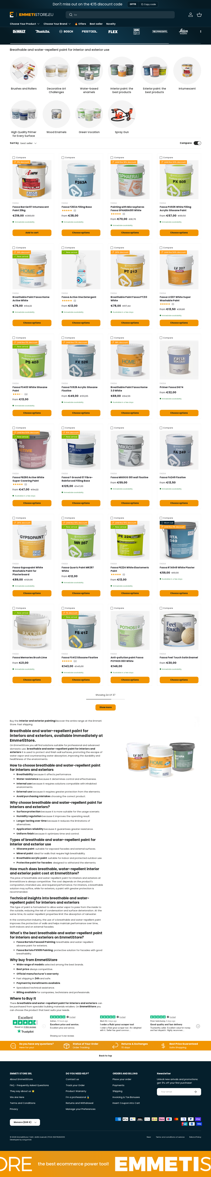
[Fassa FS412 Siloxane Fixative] (81, 630)
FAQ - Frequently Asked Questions (29, 1085)
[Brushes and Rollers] (24, 70)
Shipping (117, 1091)
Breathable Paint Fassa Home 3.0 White (129, 389)
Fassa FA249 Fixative (173, 477)
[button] (199, 14)
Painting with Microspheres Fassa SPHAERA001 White (127, 208)
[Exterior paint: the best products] (154, 70)
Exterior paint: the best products (154, 90)
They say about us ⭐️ (22, 1091)
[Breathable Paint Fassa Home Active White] (32, 269)
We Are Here (17, 1097)
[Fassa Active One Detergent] (81, 269)
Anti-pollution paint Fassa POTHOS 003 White (127, 659)
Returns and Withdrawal (79, 1103)
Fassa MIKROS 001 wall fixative (129, 477)
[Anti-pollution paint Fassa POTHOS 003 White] (130, 630)
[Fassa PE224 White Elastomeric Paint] (130, 540)
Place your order (122, 1079)
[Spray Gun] (122, 114)
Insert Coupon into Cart (126, 1103)
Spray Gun (122, 132)
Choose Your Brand (55, 23)
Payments (118, 1085)
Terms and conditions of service (170, 1137)
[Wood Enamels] (56, 114)
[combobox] (120, 14)
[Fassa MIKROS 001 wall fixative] (130, 450)
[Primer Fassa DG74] (179, 360)
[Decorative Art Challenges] (56, 70)
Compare (186, 143)
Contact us (72, 1079)
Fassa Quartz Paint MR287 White (78, 569)
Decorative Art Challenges (56, 90)
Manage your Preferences (80, 1109)
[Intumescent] (187, 70)
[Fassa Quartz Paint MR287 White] (81, 540)
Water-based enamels (89, 90)
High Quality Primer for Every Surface (23, 134)
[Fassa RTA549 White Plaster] (179, 540)
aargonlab (27, 1139)
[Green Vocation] (89, 114)
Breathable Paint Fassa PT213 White (129, 298)
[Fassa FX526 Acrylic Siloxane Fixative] (81, 360)
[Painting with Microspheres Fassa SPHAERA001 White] (130, 179)
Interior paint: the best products (121, 90)
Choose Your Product (23, 23)
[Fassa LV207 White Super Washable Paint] (179, 269)
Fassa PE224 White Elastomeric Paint (130, 569)
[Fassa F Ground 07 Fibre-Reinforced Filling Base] (81, 450)
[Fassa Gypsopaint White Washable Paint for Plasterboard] (32, 540)
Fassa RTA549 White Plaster (177, 567)
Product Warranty (76, 1091)
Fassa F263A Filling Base (77, 207)
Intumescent (187, 88)
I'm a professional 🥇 (78, 1097)
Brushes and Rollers (24, 88)
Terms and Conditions (22, 1103)
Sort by (14, 143)
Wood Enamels (56, 132)
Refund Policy (195, 1137)
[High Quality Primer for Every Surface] (24, 114)
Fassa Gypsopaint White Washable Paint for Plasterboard (28, 571)
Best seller (96, 23)
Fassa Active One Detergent (79, 297)
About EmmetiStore (21, 1079)
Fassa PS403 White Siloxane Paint (30, 389)
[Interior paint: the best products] (122, 70)
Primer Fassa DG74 (171, 387)
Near (149, 1137)
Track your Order (75, 1085)
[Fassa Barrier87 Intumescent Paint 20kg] (32, 179)
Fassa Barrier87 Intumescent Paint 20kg (31, 208)
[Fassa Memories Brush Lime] (32, 630)
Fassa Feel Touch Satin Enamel (179, 657)
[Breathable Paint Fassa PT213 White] (130, 269)
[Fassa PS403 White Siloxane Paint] (32, 360)
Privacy (14, 1109)
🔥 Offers (80, 23)
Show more (105, 707)
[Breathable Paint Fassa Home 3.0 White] (130, 360)
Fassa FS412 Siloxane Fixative (80, 657)
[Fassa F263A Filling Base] (81, 179)
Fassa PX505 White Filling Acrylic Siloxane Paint (175, 208)
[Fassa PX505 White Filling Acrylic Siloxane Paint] (179, 179)
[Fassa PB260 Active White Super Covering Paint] (32, 450)
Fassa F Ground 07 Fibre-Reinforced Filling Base (77, 479)
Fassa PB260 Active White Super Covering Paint (28, 479)
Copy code (150, 4)
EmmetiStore (22, 1137)
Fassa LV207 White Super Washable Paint (175, 298)
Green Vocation (89, 132)
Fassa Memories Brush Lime (30, 657)
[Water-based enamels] (89, 70)
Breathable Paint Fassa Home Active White (31, 298)
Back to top (105, 1055)
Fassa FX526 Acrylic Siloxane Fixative (79, 389)
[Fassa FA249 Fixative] (179, 450)
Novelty (111, 23)
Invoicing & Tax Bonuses (126, 1097)
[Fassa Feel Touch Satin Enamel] (179, 630)
